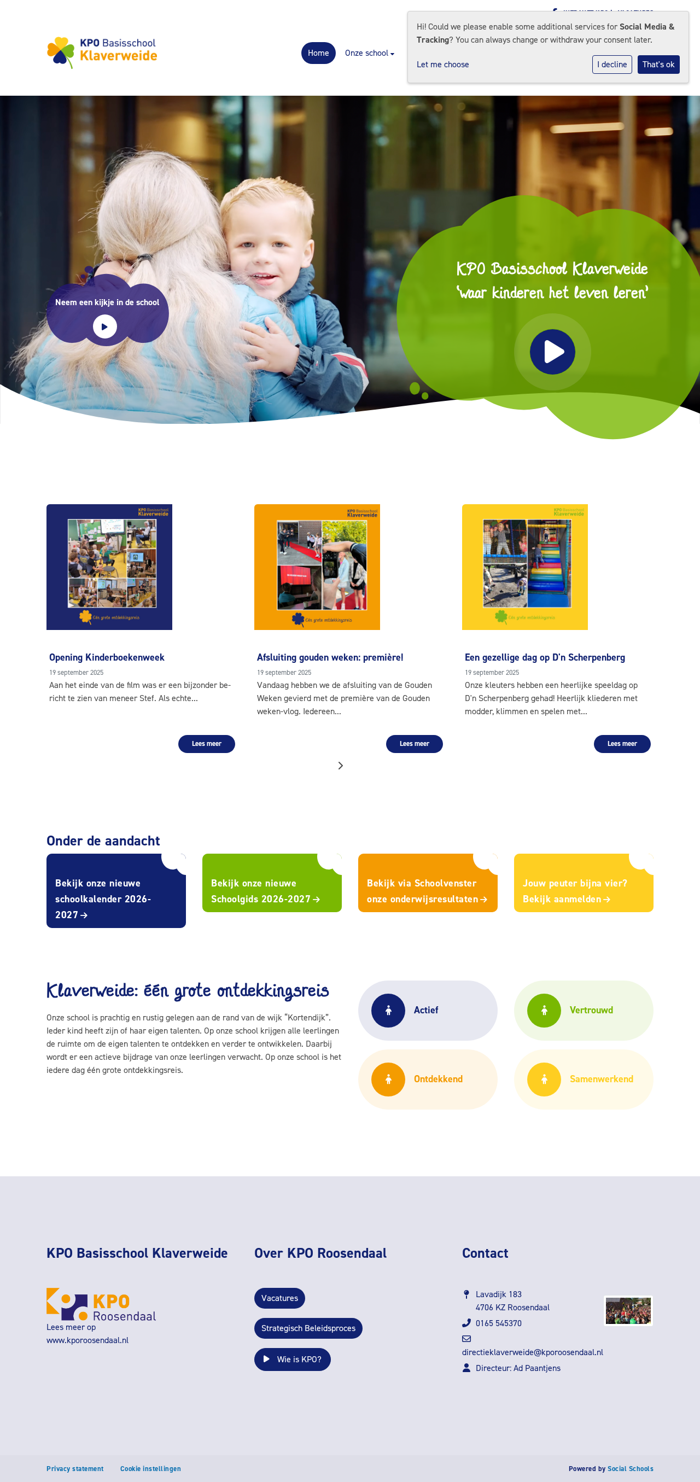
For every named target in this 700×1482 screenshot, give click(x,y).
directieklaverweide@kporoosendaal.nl (532, 1352)
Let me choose (443, 64)
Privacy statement (75, 1468)
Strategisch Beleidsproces (308, 1328)
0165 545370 (499, 1323)
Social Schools (631, 1468)
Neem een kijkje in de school (107, 302)
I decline (612, 64)
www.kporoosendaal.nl (87, 1340)
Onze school (367, 53)
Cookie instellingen (151, 1468)
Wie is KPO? (298, 1359)
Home (318, 53)
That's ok (659, 64)
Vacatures (279, 1298)
